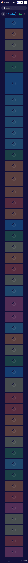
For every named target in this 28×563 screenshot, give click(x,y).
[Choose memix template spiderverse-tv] (14, 409)
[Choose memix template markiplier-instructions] (14, 179)
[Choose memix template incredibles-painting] (14, 214)
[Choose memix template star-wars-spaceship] (14, 56)
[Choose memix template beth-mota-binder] (14, 339)
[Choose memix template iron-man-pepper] (14, 225)
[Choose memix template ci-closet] (14, 144)
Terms (22, 560)
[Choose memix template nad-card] (14, 269)
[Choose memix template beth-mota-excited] (14, 45)
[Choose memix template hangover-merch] (14, 133)
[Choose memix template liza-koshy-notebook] (14, 530)
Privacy (25, 560)
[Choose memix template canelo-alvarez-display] (14, 236)
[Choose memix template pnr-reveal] (14, 34)
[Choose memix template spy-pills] (14, 280)
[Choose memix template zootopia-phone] (14, 328)
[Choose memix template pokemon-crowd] (14, 166)
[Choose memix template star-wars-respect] (14, 67)
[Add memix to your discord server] (18, 2)
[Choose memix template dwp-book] (14, 453)
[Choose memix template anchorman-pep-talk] (14, 372)
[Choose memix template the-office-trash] (14, 23)
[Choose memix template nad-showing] (14, 247)
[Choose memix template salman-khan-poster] (14, 464)
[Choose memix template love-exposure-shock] (14, 203)
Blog (14, 2)
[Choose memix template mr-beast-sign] (14, 497)
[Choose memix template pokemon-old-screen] (14, 155)
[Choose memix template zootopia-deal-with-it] (14, 258)
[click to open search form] (3, 14)
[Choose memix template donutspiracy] (14, 83)
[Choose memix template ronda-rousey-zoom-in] (14, 122)
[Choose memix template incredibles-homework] (14, 192)
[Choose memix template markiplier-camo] (14, 431)
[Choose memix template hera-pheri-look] (14, 475)
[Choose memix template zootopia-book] (14, 420)
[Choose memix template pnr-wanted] (14, 486)
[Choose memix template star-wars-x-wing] (14, 350)
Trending (11, 14)
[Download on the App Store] (21, 2)
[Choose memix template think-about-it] (14, 304)
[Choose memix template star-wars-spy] (14, 361)
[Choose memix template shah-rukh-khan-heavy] (14, 442)
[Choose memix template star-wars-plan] (14, 111)
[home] (5, 2)
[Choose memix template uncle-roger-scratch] (14, 508)
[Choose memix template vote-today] (14, 100)
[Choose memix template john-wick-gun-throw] (14, 541)
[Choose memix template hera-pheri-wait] (14, 552)
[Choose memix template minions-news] (14, 398)
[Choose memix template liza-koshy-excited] (14, 519)
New (20, 14)
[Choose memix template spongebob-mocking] (14, 385)
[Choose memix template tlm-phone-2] (14, 317)
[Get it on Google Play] (25, 2)
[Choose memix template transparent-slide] (14, 291)
